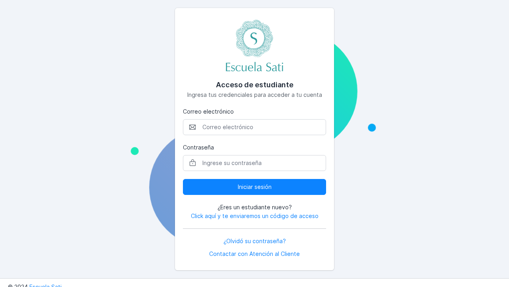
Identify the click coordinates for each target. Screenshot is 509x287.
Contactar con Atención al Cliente (254, 253)
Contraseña (198, 147)
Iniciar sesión (255, 186)
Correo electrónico (208, 111)
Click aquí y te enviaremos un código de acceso (255, 215)
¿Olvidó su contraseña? (254, 241)
